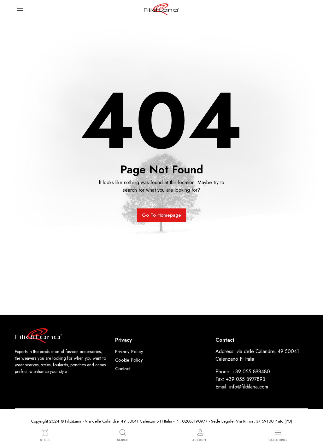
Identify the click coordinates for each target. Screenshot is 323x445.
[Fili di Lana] (161, 9)
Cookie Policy (129, 360)
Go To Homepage (161, 215)
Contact (122, 368)
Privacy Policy (129, 351)
